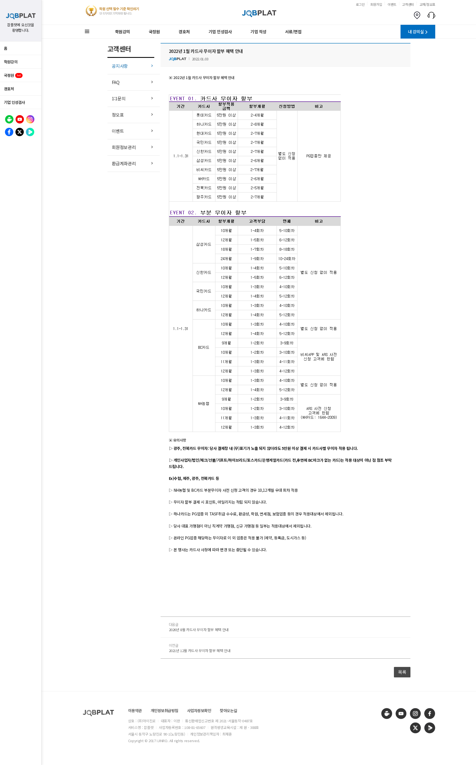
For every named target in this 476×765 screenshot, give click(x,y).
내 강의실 (416, 31)
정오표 (118, 114)
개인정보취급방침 (164, 710)
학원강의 (10, 61)
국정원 (12, 75)
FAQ (116, 82)
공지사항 (120, 66)
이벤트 (392, 4)
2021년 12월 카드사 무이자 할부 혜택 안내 (200, 650)
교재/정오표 (427, 4)
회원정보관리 (124, 147)
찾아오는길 (228, 710)
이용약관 (135, 710)
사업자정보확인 (199, 710)
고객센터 (408, 4)
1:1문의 (119, 98)
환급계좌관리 (124, 163)
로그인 (360, 4)
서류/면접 (293, 31)
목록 (402, 672)
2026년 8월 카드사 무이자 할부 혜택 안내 (199, 629)
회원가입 (376, 4)
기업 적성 (258, 31)
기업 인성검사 (14, 102)
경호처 (9, 88)
